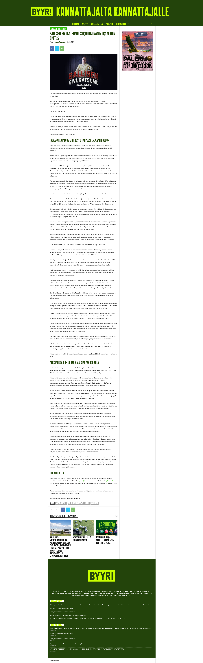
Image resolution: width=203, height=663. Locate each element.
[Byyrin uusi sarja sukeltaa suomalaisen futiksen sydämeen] (106, 528)
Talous (87, 503)
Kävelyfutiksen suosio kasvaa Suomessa (82, 539)
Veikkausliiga (97, 23)
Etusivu (75, 23)
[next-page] (116, 516)
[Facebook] (52, 48)
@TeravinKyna (110, 481)
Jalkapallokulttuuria (58, 28)
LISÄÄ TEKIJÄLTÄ (71, 516)
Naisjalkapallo (61, 503)
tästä (63, 486)
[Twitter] (57, 48)
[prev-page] (114, 516)
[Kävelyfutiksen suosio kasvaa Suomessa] (83, 528)
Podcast (109, 23)
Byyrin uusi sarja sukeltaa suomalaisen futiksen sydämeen (105, 540)
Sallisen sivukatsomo (75, 503)
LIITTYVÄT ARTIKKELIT (57, 516)
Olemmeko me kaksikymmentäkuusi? (61, 608)
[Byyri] (101, 10)
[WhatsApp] (62, 48)
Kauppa (85, 23)
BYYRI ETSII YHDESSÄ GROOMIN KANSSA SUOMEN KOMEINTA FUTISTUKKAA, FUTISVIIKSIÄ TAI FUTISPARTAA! (87, 619)
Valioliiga (94, 503)
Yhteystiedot (121, 23)
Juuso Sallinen (60, 42)
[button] (152, 23)
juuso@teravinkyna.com (88, 481)
